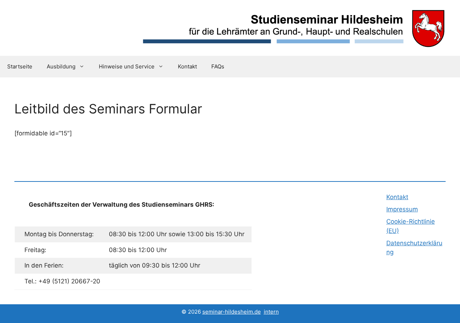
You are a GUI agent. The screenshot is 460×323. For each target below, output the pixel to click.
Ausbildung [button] (61, 66)
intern (271, 311)
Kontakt (187, 66)
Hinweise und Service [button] (127, 66)
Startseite (19, 66)
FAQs (217, 66)
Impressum (402, 209)
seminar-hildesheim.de (231, 311)
